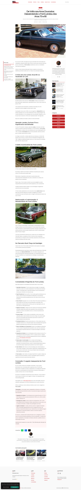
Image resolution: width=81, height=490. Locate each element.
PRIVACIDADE (46, 478)
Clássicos (40, 7)
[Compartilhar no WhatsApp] (22, 430)
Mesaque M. (59, 479)
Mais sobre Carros (27, 380)
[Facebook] (57, 76)
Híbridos (32, 480)
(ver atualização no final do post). (25, 337)
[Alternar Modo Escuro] (68, 2)
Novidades (33, 473)
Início (39, 9)
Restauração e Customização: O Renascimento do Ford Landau (9, 72)
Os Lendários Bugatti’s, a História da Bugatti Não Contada (41, 458)
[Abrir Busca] (66, 2)
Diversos (32, 476)
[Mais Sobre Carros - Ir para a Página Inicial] (15, 2)
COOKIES (46, 476)
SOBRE (45, 473)
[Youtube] (59, 76)
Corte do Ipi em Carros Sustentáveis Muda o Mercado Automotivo (59, 90)
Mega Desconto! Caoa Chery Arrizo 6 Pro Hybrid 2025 (60, 106)
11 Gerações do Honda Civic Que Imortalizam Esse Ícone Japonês (20, 458)
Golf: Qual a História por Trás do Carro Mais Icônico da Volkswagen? (31, 458)
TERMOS (45, 480)
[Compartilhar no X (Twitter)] (29, 430)
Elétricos (32, 478)
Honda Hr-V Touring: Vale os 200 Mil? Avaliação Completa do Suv (60, 95)
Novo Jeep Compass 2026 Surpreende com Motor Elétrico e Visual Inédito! (60, 101)
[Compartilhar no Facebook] (26, 430)
